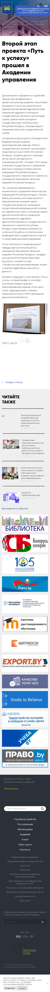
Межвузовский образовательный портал (25, 892)
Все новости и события (15, 508)
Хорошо (22, 988)
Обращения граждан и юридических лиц (25, 861)
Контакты (25, 849)
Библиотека (25, 870)
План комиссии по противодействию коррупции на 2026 (25, 882)
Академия (25, 834)
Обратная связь (11, 788)
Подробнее (10, 988)
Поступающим (25, 824)
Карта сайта (25, 900)
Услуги (25, 839)
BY (32, 936)
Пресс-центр (9, 21)
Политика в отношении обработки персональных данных (25, 875)
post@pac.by (29, 782)
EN (25, 936)
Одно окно (25, 865)
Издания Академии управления (25, 857)
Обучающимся (25, 829)
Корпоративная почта (25, 896)
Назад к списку (14, 382)
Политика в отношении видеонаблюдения (25, 887)
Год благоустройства (25, 819)
